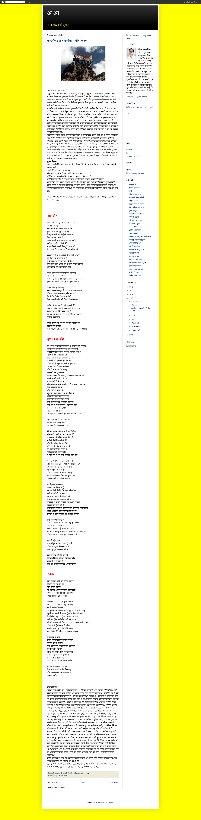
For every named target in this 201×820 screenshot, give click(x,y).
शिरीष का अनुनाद (135, 223)
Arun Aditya (145, 49)
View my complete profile (136, 96)
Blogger (111, 802)
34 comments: (79, 773)
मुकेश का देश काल (135, 194)
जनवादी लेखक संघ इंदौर (137, 239)
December (136, 301)
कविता (66, 775)
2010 (131, 294)
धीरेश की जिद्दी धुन (135, 243)
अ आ (53, 12)
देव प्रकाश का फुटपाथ (136, 249)
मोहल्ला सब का (134, 252)
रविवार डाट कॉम (134, 187)
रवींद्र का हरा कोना (135, 220)
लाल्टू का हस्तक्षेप (135, 265)
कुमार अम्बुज (133, 210)
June (134, 315)
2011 (131, 290)
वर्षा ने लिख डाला (134, 246)
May (134, 319)
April (134, 322)
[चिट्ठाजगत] (131, 346)
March (134, 326)
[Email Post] (88, 773)
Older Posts (113, 782)
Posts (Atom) (63, 787)
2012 (131, 286)
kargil (56, 775)
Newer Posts (52, 782)
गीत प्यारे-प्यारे (133, 226)
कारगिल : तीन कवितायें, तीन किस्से (67, 40)
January (135, 330)
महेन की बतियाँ (134, 217)
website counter (132, 156)
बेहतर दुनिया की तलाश (136, 207)
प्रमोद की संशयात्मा (135, 272)
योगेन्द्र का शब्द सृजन (136, 213)
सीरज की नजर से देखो (136, 197)
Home (83, 782)
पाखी (130, 191)
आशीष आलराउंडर (135, 230)
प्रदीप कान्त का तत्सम (136, 204)
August (135, 305)
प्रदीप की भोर (133, 200)
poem (61, 775)
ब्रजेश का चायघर (135, 275)
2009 (131, 298)
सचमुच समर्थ (133, 233)
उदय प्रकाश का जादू (136, 269)
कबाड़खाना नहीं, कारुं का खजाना (140, 236)
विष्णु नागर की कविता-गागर (138, 259)
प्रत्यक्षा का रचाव (134, 256)
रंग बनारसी (132, 184)
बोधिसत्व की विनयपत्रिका (137, 262)
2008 (131, 334)
